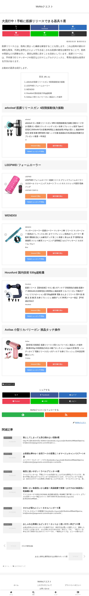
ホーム (16, 585)
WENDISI (30, 89)
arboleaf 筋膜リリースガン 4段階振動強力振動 (45, 82)
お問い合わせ (44, 589)
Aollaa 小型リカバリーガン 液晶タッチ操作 (44, 97)
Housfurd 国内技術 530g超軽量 (39, 93)
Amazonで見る (35, 146)
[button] (73, 33)
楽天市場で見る (57, 146)
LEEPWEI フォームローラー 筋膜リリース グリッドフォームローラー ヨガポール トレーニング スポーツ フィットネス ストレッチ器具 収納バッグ (54, 183)
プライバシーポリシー (73, 585)
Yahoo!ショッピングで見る (35, 151)
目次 (41, 77)
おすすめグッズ (9, 384)
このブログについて (44, 585)
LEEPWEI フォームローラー (38, 86)
